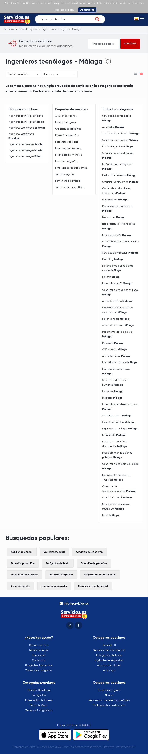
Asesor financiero (117, 301)
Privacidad (39, 655)
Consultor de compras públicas (120, 466)
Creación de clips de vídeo (117, 155)
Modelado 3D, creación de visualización (117, 310)
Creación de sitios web (68, 129)
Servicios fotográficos (39, 710)
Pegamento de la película (117, 334)
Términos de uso (39, 650)
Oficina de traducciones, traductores (116, 190)
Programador (114, 199)
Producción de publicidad (117, 208)
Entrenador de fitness (38, 700)
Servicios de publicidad (120, 133)
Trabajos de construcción (109, 705)
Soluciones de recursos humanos (115, 382)
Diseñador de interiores (68, 155)
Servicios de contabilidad (70, 187)
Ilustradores (113, 217)
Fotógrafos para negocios (117, 166)
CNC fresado (114, 349)
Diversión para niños (67, 135)
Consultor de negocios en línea (120, 292)
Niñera (109, 695)
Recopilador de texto (119, 362)
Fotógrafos (39, 695)
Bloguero (112, 398)
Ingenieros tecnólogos (25, 116)
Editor (110, 277)
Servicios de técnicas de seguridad (116, 506)
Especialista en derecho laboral (120, 406)
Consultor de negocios (120, 140)
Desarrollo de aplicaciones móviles (117, 268)
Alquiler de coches (66, 116)
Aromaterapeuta (117, 415)
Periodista (112, 343)
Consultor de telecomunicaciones (119, 488)
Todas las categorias (38, 670)
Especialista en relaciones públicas (117, 455)
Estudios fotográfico (66, 161)
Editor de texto (115, 319)
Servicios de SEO (116, 235)
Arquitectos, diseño (109, 665)
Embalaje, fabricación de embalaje (116, 477)
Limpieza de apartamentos (71, 168)
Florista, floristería (39, 690)
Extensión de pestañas (68, 148)
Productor (112, 391)
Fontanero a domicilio (67, 181)
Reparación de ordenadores (118, 226)
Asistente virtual (116, 356)
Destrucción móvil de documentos (114, 444)
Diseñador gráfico (117, 146)
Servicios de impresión (120, 253)
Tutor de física (39, 705)
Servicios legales (64, 174)
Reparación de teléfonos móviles (109, 700)
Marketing (113, 259)
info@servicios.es (76, 603)
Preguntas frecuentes (38, 665)
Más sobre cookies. (63, 10)
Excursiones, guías (65, 122)
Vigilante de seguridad (109, 660)
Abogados (113, 127)
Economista (114, 435)
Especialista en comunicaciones (120, 244)
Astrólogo (109, 670)
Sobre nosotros (38, 645)
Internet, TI (109, 645)
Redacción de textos (119, 175)
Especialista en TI (117, 283)
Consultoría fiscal (117, 497)
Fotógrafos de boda (66, 142)
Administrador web (118, 325)
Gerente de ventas (118, 422)
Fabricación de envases (116, 371)
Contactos (38, 660)
